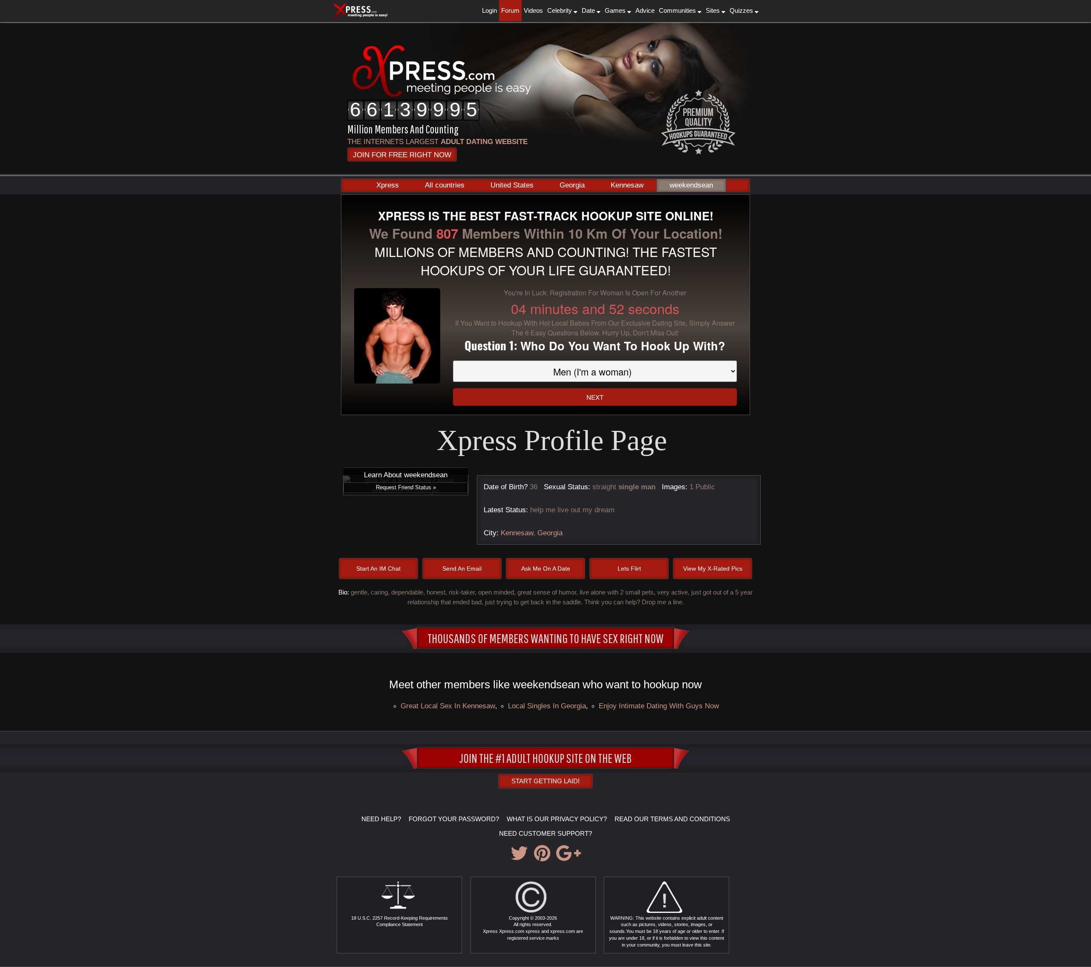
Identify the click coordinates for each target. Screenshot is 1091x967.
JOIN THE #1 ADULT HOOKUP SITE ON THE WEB (545, 757)
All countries (445, 185)
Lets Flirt (629, 568)
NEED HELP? (381, 819)
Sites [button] (714, 10)
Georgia (572, 185)
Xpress (387, 185)
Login (489, 10)
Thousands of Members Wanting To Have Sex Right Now (545, 638)
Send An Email (462, 568)
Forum (510, 10)
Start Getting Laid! (545, 781)
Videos (533, 10)
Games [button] (616, 10)
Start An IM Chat (378, 568)
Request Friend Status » (406, 487)
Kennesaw (627, 185)
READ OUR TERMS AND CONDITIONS (672, 819)
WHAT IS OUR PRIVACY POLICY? (557, 819)
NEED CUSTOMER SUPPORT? (545, 833)
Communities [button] (678, 10)
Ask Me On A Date (545, 568)
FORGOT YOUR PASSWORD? (454, 819)
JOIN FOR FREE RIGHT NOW (402, 155)
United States (512, 185)
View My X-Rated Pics (712, 568)
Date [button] (589, 10)
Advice (645, 10)
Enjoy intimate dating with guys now (659, 706)
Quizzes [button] (742, 10)
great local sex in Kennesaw (448, 706)
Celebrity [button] (560, 10)
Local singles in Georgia (547, 706)
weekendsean (691, 185)
